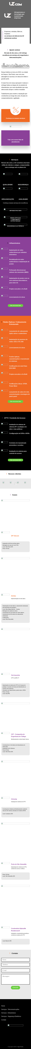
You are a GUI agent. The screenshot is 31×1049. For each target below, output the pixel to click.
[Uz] (15, 3)
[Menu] (2, 3)
